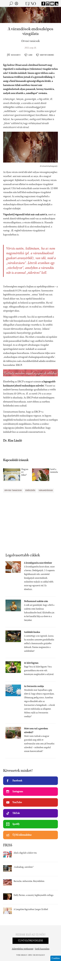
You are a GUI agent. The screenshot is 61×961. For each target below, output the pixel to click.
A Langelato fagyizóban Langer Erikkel (31, 909)
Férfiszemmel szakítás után (36, 601)
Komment (16, 55)
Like (30, 55)
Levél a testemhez (54, 470)
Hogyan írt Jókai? (24, 472)
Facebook (17, 780)
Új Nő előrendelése (22, 835)
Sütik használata (42, 949)
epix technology (36, 955)
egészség (30, 490)
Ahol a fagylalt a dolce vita (25, 853)
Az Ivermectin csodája (34, 686)
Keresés (11, 3)
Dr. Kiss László (12, 440)
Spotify (16, 824)
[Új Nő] (30, 3)
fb (43, 4)
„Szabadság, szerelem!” (24, 867)
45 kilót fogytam (31, 663)
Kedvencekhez (47, 55)
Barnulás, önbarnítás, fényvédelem (29, 881)
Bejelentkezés (16, 3)
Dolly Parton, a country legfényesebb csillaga (33, 895)
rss (56, 4)
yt (52, 4)
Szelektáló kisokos (32, 632)
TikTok (16, 813)
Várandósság (46, 490)
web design (21, 955)
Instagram (18, 791)
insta (48, 4)
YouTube (17, 802)
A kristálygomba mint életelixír (38, 563)
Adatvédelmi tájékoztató (22, 949)
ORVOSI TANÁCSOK (13, 490)
